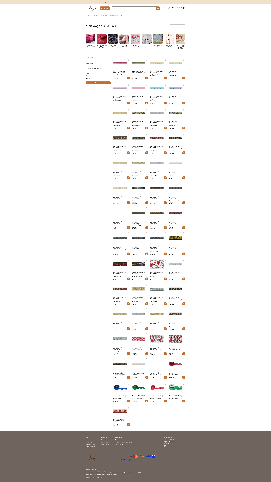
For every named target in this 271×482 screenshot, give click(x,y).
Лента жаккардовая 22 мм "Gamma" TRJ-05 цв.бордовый (119, 421)
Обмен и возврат (117, 2)
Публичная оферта (120, 439)
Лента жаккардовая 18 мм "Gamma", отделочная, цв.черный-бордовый (138, 223)
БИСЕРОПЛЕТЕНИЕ (113, 46)
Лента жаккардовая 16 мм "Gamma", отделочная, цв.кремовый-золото (119, 198)
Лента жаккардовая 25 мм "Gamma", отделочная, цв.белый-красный (156, 274)
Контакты (126, 2)
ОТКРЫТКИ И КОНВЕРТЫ (158, 46)
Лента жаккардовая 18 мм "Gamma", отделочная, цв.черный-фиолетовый (156, 248)
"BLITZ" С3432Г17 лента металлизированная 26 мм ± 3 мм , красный (175, 373)
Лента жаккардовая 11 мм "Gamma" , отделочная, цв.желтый (156, 73)
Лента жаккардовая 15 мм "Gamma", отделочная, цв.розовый (138, 98)
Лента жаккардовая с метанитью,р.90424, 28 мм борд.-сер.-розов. (119, 73)
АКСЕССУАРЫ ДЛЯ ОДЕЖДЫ (90, 46)
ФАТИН (147, 45)
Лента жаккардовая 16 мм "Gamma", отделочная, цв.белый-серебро (175, 173)
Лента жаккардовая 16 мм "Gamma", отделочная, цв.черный (175, 147)
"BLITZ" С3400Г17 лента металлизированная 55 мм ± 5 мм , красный (157, 397)
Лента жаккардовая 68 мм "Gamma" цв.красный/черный (156, 348)
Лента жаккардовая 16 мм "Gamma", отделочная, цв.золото (138, 173)
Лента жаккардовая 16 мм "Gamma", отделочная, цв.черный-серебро (175, 198)
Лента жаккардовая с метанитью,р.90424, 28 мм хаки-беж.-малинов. (138, 73)
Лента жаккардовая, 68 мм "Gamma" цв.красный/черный (175, 348)
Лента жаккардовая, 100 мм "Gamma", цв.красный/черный (156, 373)
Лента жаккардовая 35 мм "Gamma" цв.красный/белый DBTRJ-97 (138, 349)
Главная (88, 2)
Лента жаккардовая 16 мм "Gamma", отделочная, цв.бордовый (156, 148)
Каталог (105, 8)
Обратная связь (105, 444)
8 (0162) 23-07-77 (169, 442)
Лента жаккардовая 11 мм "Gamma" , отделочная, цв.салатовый (175, 73)
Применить (98, 83)
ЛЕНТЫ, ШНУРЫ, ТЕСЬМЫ (100, 15)
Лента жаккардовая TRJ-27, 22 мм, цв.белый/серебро (138, 373)
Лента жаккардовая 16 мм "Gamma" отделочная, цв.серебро (156, 123)
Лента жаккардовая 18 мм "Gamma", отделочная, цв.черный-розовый (175, 223)
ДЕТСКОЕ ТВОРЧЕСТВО (135, 46)
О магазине (95, 2)
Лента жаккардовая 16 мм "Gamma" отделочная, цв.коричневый (138, 123)
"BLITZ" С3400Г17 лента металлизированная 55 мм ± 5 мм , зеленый (175, 397)
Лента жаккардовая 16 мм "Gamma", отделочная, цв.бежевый (119, 173)
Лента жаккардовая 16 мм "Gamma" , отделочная (175, 98)
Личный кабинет (105, 442)
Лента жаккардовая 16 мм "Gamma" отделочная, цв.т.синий (175, 123)
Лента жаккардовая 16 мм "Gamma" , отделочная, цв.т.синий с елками (119, 223)
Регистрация (104, 439)
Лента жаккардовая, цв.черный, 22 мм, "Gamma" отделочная (119, 373)
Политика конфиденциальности (123, 442)
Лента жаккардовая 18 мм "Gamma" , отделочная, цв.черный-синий (138, 248)
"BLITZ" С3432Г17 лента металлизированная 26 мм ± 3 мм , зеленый (138, 397)
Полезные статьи (119, 444)
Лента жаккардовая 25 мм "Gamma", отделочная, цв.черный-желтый (175, 248)
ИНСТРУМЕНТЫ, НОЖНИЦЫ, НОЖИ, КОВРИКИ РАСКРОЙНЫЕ (180, 48)
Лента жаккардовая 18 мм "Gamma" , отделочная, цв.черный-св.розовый (119, 248)
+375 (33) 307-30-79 (180, 2)
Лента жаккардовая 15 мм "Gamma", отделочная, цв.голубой (156, 98)
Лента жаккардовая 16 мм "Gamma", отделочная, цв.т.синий (138, 148)
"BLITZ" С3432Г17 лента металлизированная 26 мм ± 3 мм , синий (120, 397)
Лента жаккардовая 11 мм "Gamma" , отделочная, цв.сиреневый (119, 98)
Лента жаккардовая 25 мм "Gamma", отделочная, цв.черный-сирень (138, 274)
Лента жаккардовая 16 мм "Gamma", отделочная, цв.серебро (156, 173)
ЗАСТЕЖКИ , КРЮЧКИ (169, 46)
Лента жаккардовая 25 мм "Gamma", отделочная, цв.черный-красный (119, 274)
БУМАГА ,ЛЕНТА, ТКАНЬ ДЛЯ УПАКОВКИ (101, 46)
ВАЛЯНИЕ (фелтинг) (124, 46)
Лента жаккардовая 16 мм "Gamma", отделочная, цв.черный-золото (156, 198)
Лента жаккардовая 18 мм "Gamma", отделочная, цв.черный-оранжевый (156, 223)
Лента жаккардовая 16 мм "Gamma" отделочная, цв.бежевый (119, 123)
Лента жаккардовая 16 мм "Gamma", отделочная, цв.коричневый (119, 148)
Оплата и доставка (105, 2)
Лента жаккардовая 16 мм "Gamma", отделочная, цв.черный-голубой (138, 198)
